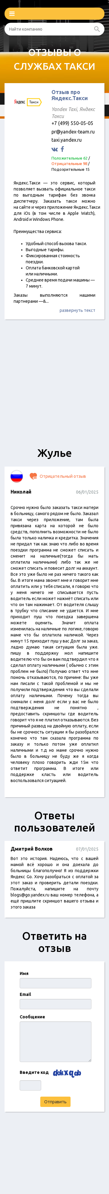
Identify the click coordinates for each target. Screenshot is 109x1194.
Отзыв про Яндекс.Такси (69, 95)
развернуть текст (77, 310)
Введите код (34, 1072)
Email (25, 994)
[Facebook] (63, 149)
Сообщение (32, 1016)
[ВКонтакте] (55, 149)
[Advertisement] (54, 386)
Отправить (55, 1101)
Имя (24, 973)
